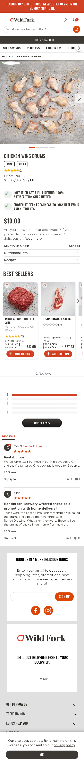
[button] (12, 472)
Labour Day (54, 48)
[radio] (43, 394)
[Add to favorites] (6, 285)
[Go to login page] (65, 20)
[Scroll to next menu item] (78, 48)
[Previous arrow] (5, 301)
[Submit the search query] (76, 29)
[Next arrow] (78, 301)
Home (6, 56)
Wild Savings (12, 48)
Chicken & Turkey (27, 56)
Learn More (42, 679)
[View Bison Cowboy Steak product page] (58, 320)
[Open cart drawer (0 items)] (75, 21)
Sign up (64, 596)
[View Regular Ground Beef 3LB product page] (20, 320)
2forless (33, 48)
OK (42, 754)
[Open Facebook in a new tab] (35, 611)
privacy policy (64, 745)
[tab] (42, 423)
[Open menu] (6, 20)
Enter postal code (45, 40)
